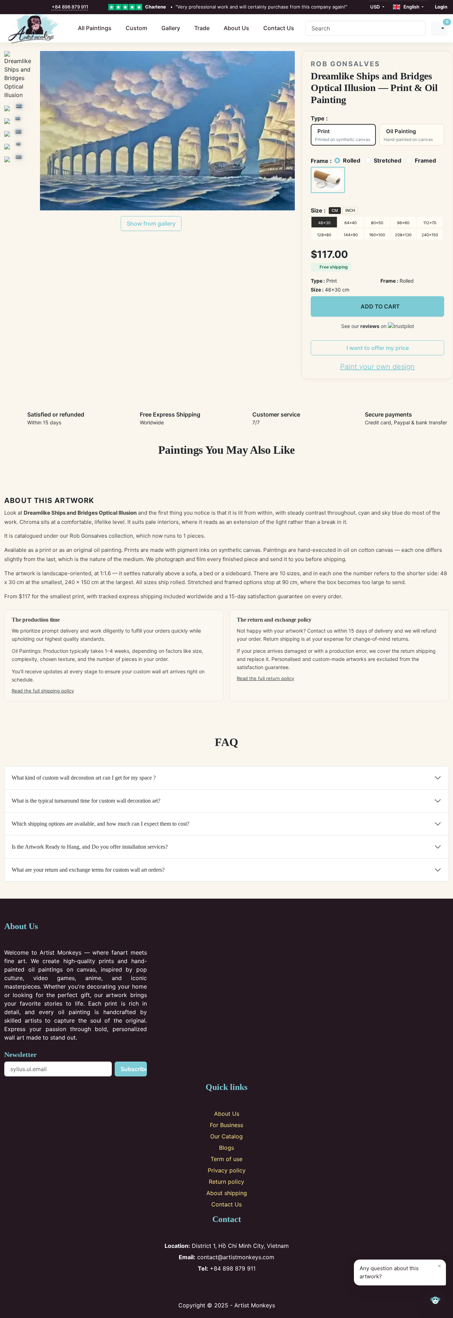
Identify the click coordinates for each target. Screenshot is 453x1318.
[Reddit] (250, 1286)
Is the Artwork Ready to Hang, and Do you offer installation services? (90, 847)
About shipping (226, 1193)
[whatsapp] (48, 7)
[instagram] (17, 7)
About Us (236, 28)
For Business (226, 1124)
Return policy (226, 1181)
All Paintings (94, 28)
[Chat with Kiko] (435, 1300)
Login (441, 7)
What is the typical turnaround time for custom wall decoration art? (86, 801)
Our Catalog (226, 1136)
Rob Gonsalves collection (101, 535)
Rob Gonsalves (345, 64)
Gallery (170, 28)
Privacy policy (227, 1170)
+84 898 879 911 (70, 7)
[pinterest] (25, 7)
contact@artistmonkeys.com (226, 1257)
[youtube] (32, 7)
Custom (136, 28)
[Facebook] (203, 1286)
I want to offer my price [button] (377, 347)
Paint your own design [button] (377, 366)
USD (375, 7)
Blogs (226, 1147)
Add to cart (380, 306)
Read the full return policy (265, 678)
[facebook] (9, 7)
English (410, 7)
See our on (364, 326)
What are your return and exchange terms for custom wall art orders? (88, 870)
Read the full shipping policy (43, 691)
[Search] (417, 28)
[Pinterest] (226, 1286)
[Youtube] (238, 1286)
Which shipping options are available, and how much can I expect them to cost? (100, 824)
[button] (328, 180)
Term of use (226, 1159)
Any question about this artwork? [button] (400, 1271)
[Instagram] (215, 1286)
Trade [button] (202, 28)
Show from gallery (151, 223)
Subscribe (134, 1069)
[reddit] (40, 7)
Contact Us (278, 28)
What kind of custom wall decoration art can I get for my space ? (84, 778)
